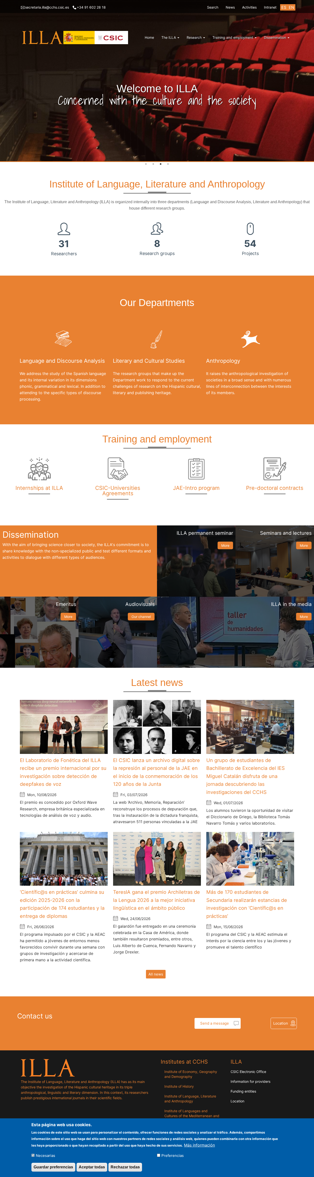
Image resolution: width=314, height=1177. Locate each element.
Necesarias (45, 1155)
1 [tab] (146, 164)
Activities (249, 7)
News (230, 7)
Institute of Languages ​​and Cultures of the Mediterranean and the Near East (191, 1116)
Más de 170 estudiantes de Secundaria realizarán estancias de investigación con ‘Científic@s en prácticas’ (246, 904)
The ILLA (169, 37)
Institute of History (179, 1086)
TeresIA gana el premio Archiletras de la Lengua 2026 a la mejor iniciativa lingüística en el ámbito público (156, 900)
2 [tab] (153, 164)
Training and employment (233, 37)
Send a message (214, 1023)
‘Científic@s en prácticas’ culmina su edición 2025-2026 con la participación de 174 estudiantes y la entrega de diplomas (62, 904)
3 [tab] (160, 164)
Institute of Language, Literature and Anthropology (190, 1098)
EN (291, 7)
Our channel (141, 617)
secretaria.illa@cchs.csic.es (47, 7)
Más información (199, 1144)
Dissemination (275, 37)
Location (280, 1023)
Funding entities (243, 1091)
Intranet (270, 7)
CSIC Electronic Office (248, 1072)
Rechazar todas (125, 1167)
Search (212, 7)
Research (195, 37)
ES (283, 7)
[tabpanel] (157, 81)
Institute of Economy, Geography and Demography (190, 1074)
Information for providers (250, 1081)
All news (155, 974)
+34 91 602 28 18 (91, 7)
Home (149, 37)
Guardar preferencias (53, 1167)
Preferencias (172, 1155)
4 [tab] (168, 164)
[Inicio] (76, 37)
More (225, 545)
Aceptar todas (92, 1167)
